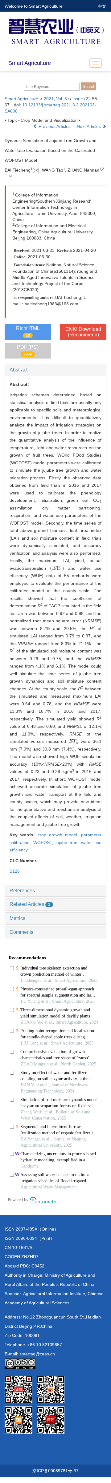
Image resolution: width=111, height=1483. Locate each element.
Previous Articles (54, 126)
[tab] (55, 370)
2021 (49, 98)
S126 (15, 871)
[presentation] (57, 568)
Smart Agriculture (29, 63)
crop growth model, (59, 834)
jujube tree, (68, 842)
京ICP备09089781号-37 (55, 1470)
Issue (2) (81, 98)
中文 (102, 6)
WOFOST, (44, 842)
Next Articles (89, 126)
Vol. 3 (61, 98)
